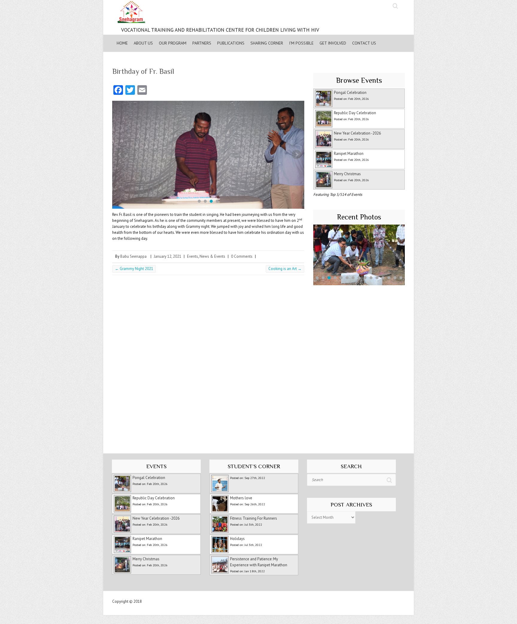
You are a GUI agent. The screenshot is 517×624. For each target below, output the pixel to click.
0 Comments (242, 256)
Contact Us (364, 43)
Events (192, 256)
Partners (201, 43)
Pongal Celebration (350, 92)
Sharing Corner (266, 43)
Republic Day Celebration (355, 112)
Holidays (237, 538)
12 (382, 277)
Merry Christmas (347, 173)
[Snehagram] (217, 13)
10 (370, 277)
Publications (230, 43)
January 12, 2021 (167, 256)
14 (394, 277)
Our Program (172, 43)
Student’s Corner (254, 466)
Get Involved (333, 43)
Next (296, 154)
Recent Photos (359, 217)
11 (376, 277)
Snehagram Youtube (385, 6)
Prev (120, 154)
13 (388, 277)
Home (122, 43)
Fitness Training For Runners (253, 518)
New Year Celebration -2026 (357, 133)
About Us (143, 43)
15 (400, 277)
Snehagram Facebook (373, 6)
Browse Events (359, 80)
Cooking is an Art (285, 268)
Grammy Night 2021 (134, 268)
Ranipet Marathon (349, 153)
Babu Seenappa (133, 256)
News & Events (212, 256)
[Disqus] (208, 362)
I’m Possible (301, 43)
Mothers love (241, 498)
